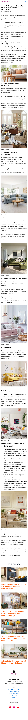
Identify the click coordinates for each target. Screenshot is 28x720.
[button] (26, 2)
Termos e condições (14, 693)
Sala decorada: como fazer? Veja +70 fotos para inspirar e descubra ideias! (13, 587)
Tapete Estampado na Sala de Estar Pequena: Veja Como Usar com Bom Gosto (13, 638)
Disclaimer (14, 695)
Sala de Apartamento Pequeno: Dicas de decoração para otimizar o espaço (13, 614)
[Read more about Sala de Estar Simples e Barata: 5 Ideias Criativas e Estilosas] (14, 651)
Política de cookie (14, 691)
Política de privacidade (14, 689)
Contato (14, 697)
